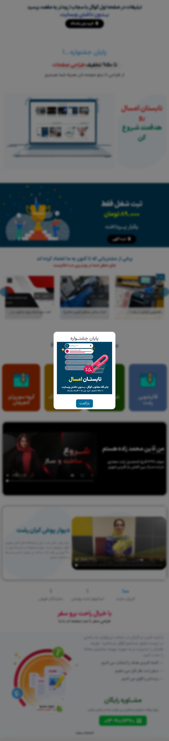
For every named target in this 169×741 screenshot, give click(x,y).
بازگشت (84, 403)
